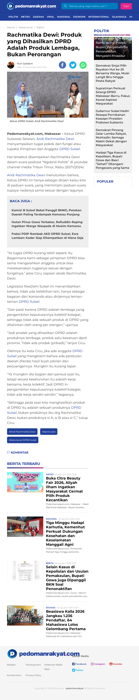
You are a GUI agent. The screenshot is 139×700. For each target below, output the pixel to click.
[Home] (31, 6)
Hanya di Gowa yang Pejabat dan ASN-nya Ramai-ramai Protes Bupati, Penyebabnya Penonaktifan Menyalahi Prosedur (112, 45)
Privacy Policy (33, 675)
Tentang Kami (33, 664)
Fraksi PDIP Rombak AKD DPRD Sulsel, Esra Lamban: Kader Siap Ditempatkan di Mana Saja (47, 236)
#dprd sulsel (48, 431)
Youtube (117, 664)
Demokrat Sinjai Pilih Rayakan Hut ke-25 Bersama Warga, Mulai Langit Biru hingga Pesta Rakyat (112, 73)
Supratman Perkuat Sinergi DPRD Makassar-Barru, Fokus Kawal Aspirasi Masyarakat (113, 96)
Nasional (63, 16)
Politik (13, 16)
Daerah (38, 16)
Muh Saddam (25, 63)
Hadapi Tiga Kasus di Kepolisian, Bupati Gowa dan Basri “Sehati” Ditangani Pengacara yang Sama (112, 160)
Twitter (79, 670)
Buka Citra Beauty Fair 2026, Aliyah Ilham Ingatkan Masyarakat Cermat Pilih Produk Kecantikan (64, 489)
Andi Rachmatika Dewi (55, 139)
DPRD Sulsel (69, 149)
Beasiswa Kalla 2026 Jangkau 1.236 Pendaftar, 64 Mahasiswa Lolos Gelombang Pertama (66, 620)
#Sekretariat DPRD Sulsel (22, 440)
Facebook (81, 664)
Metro (25, 16)
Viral (50, 16)
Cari (126, 6)
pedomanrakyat (74, 688)
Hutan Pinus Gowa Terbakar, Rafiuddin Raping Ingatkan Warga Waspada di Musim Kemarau (47, 224)
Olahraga (119, 16)
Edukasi (50, 607)
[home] (43, 653)
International (98, 16)
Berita (50, 563)
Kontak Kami (14, 675)
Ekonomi (79, 16)
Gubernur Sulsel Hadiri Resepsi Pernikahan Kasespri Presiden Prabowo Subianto (112, 116)
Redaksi (11, 664)
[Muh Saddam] (11, 65)
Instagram (99, 664)
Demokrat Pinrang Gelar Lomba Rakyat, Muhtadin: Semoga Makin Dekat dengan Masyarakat (111, 137)
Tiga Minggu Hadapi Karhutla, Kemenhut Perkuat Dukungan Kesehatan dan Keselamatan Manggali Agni (65, 534)
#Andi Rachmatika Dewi (22, 431)
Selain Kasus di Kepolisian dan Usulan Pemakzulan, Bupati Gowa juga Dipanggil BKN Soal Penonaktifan (67, 578)
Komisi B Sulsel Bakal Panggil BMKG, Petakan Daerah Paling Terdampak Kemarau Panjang (46, 212)
